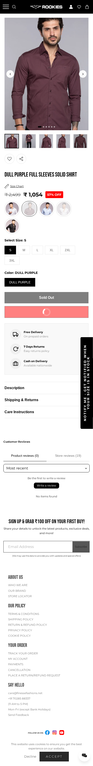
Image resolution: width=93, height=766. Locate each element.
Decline (30, 756)
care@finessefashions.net (25, 693)
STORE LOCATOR (20, 596)
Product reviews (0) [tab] (25, 455)
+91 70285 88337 (19, 698)
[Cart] (87, 6)
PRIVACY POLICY (20, 630)
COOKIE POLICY (19, 635)
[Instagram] (54, 733)
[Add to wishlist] (9, 159)
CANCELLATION (19, 670)
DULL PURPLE (19, 282)
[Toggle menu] (5, 6)
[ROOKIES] (46, 7)
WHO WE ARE (18, 585)
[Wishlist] (79, 6)
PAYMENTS (15, 664)
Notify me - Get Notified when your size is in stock (86, 383)
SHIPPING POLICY (20, 619)
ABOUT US (15, 577)
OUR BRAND (17, 590)
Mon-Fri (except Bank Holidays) (29, 709)
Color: (21, 273)
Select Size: (15, 240)
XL (51, 250)
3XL (12, 260)
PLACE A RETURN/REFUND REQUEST (34, 675)
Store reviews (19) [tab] (68, 455)
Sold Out (46, 298)
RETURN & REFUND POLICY (27, 624)
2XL (67, 250)
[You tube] (61, 732)
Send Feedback (18, 715)
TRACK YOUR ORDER (23, 653)
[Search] (14, 7)
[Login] (70, 6)
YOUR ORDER (17, 645)
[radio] (12, 208)
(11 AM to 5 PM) (18, 704)
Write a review (46, 485)
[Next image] (83, 74)
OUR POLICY (17, 606)
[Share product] (21, 159)
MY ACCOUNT (18, 658)
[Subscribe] (81, 546)
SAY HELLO (16, 685)
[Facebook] (47, 733)
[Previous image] (10, 74)
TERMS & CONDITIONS (23, 614)
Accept (54, 756)
